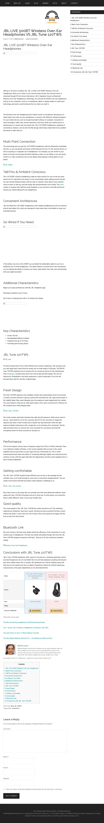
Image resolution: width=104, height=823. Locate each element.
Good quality (9, 696)
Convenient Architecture (13, 676)
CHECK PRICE (36, 610)
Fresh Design (9, 688)
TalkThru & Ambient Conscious (15, 673)
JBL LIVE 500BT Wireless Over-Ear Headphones (21, 668)
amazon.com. (74, 816)
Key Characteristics (11, 683)
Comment (6, 729)
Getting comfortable (12, 693)
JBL (15, 706)
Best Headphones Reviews (52, 17)
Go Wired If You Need (12, 678)
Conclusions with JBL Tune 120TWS (17, 701)
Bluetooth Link (10, 698)
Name (6, 757)
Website (6, 778)
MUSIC (19, 706)
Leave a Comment (32, 39)
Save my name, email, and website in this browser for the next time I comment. (34, 789)
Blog (12, 706)
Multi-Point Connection (12, 671)
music (62, 185)
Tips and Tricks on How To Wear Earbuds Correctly (21, 633)
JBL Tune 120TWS (11, 686)
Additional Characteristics (13, 681)
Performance (10, 691)
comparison (15, 708)
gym (13, 374)
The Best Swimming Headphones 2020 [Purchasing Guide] (24, 622)
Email (5, 768)
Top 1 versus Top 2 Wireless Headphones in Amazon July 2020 (25, 628)
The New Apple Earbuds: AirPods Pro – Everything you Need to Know (27, 638)
